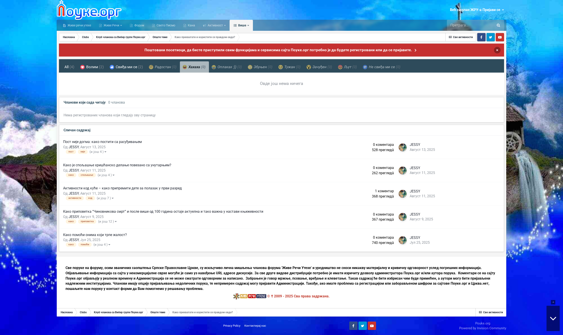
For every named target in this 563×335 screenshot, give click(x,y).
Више (242, 25)
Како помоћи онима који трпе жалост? (95, 235)
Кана (191, 25)
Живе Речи (111, 25)
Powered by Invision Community (482, 328)
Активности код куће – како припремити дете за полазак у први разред (122, 188)
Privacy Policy (231, 325)
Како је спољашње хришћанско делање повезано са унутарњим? (117, 165)
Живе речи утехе (79, 25)
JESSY (74, 147)
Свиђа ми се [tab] (129, 67)
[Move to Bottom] (553, 318)
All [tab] (69, 67)
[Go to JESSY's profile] (403, 147)
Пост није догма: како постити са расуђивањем (102, 142)
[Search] (498, 25)
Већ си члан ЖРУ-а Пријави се (476, 10)
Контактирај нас (255, 325)
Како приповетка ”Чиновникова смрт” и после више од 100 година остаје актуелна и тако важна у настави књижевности (163, 211)
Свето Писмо (165, 25)
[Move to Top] (553, 302)
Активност (215, 25)
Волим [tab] (94, 67)
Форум (139, 25)
